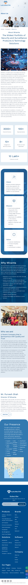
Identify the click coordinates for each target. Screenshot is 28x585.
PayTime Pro (18, 542)
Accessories (4, 529)
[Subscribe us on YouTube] (11, 581)
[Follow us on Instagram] (5, 581)
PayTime (17, 540)
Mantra (16, 517)
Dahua (16, 526)
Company (7, 29)
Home (2, 29)
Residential (4, 540)
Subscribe (21, 504)
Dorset (16, 521)
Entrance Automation (7, 525)
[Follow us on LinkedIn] (8, 581)
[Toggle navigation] (25, 3)
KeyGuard (17, 531)
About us (17, 555)
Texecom (17, 524)
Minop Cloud (18, 545)
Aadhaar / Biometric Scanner (6, 515)
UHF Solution (5, 522)
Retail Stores (5, 545)
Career (16, 561)
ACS (16, 528)
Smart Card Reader (6, 534)
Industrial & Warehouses (4, 548)
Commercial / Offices (7, 542)
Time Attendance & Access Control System (7, 519)
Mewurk (17, 547)
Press (16, 557)
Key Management (6, 531)
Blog (12, 570)
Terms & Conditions (14, 572)
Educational (4, 551)
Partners (19, 568)
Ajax (16, 519)
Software (8, 568)
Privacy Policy (5, 572)
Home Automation (6, 527)
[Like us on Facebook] (2, 581)
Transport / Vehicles (6, 553)
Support (4, 570)
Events (16, 559)
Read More (5, 414)
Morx (16, 514)
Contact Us (17, 570)
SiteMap (22, 572)
